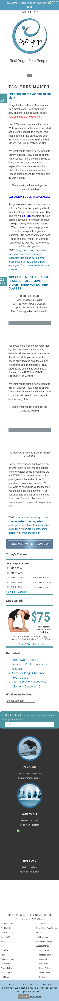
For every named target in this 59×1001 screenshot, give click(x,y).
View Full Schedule (16, 591)
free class (38, 525)
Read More (35, 996)
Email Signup (6, 973)
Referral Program (7, 959)
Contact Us (43, 959)
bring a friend (23, 517)
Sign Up (48, 578)
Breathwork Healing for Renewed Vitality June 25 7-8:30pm (30, 664)
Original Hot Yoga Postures (47, 928)
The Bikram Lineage (44, 941)
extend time (25, 525)
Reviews (42, 977)
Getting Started (7, 924)
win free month (24, 265)
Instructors (43, 964)
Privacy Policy (6, 968)
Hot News (5, 977)
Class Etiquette (7, 932)
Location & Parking (47, 955)
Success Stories (42, 946)
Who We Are (44, 950)
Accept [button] (23, 996)
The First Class (7, 928)
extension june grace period (23, 257)
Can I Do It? (5, 937)
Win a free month (31, 532)
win (18, 532)
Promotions (5, 964)
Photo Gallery (44, 968)
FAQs (3, 941)
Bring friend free (25, 250)
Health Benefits (42, 937)
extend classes (26, 521)
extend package (32, 254)
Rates (3, 955)
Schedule (4, 950)
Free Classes (31, 261)
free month (34, 528)
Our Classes (41, 924)
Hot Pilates (40, 932)
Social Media (44, 973)
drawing (18, 254)
